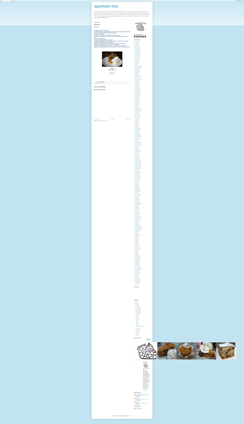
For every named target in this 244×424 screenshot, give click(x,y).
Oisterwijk (136, 208)
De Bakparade (138, 405)
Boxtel (136, 73)
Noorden (136, 200)
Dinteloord (137, 94)
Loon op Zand (137, 177)
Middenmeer (137, 189)
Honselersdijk (137, 150)
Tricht (136, 241)
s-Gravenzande (137, 226)
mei (137, 317)
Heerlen (136, 137)
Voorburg (136, 261)
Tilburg (136, 239)
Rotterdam (137, 225)
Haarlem (136, 130)
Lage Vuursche (137, 165)
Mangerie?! (137, 402)
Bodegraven (137, 71)
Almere (136, 46)
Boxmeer (136, 72)
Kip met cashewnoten (138, 395)
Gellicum (136, 119)
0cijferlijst (136, 41)
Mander (136, 184)
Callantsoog (137, 81)
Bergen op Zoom (138, 66)
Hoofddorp (137, 151)
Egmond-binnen (138, 110)
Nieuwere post (96, 118)
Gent (136, 120)
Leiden (136, 169)
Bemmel (136, 63)
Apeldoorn (137, 54)
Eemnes (136, 107)
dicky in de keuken (138, 408)
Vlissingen (137, 259)
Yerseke (136, 270)
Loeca (137, 322)
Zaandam (136, 272)
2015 (136, 301)
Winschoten (137, 269)
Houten (136, 154)
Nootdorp (136, 204)
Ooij (135, 211)
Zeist (136, 277)
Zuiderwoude (137, 281)
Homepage (113, 118)
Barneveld (137, 60)
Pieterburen (137, 216)
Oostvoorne (137, 213)
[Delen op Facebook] (102, 82)
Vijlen (136, 254)
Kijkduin (136, 159)
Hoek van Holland (138, 142)
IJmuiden (136, 155)
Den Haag (137, 89)
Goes (136, 123)
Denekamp (137, 90)
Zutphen (136, 282)
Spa (135, 233)
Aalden (136, 42)
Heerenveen (137, 134)
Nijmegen (136, 199)
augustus (137, 313)
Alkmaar (136, 45)
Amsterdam (137, 53)
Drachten (136, 102)
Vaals (136, 246)
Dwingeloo (137, 103)
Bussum (136, 80)
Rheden (136, 220)
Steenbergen (137, 234)
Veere (136, 250)
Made (136, 182)
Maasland (136, 180)
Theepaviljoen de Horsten (140, 326)
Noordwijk (137, 202)
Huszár (137, 320)
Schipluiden (137, 230)
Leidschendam (137, 172)
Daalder (137, 323)
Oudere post (128, 118)
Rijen (136, 221)
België (136, 62)
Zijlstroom (112, 73)
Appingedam (137, 55)
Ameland (136, 49)
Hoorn (136, 152)
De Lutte (136, 84)
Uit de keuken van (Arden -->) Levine (142, 394)
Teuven (136, 238)
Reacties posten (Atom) (103, 120)
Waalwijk (136, 263)
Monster (136, 190)
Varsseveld (137, 247)
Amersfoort (137, 51)
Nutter (136, 206)
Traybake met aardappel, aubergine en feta (142, 399)
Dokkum (136, 98)
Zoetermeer (137, 278)
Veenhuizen (137, 248)
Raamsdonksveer (138, 217)
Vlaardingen (137, 257)
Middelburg (137, 187)
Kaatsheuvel (137, 158)
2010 (136, 334)
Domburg (136, 99)
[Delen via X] (101, 82)
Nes (135, 193)
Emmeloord (137, 111)
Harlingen (136, 133)
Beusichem (137, 69)
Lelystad (136, 173)
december (138, 307)
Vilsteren (136, 255)
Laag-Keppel (137, 163)
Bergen (136, 64)
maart (137, 328)
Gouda (136, 124)
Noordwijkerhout (138, 203)
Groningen (137, 128)
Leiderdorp (98, 83)
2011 (136, 333)
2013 (136, 304)
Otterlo (136, 215)
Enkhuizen (137, 114)
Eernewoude (137, 108)
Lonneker (136, 176)
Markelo (136, 185)
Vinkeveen (137, 256)
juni (137, 316)
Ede (135, 106)
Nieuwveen (137, 195)
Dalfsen (136, 82)
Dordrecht (136, 101)
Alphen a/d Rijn (137, 47)
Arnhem (136, 58)
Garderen (136, 117)
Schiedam (137, 229)
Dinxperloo (137, 95)
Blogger (129, 415)
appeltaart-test (106, 6)
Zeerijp (136, 274)
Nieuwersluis (137, 194)
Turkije (136, 242)
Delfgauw (136, 86)
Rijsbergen (137, 222)
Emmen (136, 112)
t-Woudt (136, 235)
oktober (137, 310)
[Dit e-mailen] (99, 82)
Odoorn (136, 207)
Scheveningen (137, 228)
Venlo (136, 252)
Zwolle (136, 283)
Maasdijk (136, 178)
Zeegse (136, 273)
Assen (136, 59)
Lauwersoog (137, 167)
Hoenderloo (137, 143)
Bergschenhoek (137, 67)
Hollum (136, 146)
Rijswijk (136, 224)
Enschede (137, 115)
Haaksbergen (137, 129)
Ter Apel (136, 237)
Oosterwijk (137, 212)
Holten (136, 147)
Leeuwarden (137, 168)
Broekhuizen (137, 76)
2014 (136, 303)
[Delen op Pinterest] (103, 82)
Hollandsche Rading (138, 145)
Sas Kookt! (137, 398)
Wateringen (137, 265)
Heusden (136, 141)
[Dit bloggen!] (100, 82)
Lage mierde (137, 164)
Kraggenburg (137, 160)
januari (137, 331)
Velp (136, 251)
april (137, 319)
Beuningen (137, 68)
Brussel (136, 77)
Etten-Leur (137, 116)
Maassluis (137, 181)
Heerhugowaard (138, 136)
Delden (136, 85)
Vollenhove (137, 260)
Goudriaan (137, 125)
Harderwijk (137, 132)
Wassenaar (137, 264)
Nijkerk (136, 198)
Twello (136, 243)
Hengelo (136, 139)
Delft (136, 88)
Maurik (136, 186)
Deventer (136, 93)
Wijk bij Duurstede (138, 268)
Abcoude (136, 44)
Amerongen (137, 50)
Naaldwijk (136, 191)
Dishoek (136, 97)
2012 (136, 306)
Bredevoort (137, 75)
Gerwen (136, 121)
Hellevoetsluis (137, 138)
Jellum (136, 156)
